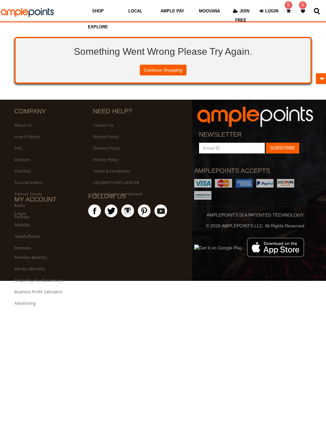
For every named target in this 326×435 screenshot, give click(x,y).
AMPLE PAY (172, 11)
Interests (22, 247)
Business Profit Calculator (38, 292)
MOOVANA (209, 11)
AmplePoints (27, 236)
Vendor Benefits (29, 269)
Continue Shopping (163, 70)
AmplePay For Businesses (38, 280)
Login (20, 213)
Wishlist (22, 224)
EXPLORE (98, 27)
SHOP (98, 11)
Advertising (25, 303)
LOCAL (135, 11)
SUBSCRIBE (282, 147)
